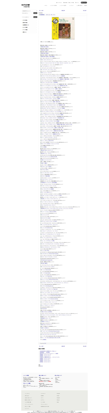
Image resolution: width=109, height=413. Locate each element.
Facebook (58, 393)
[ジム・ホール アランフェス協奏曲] (47, 189)
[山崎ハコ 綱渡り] (44, 163)
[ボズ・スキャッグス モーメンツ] (46, 59)
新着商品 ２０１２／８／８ (45, 358)
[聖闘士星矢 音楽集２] (44, 46)
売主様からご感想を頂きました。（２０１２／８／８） (50, 357)
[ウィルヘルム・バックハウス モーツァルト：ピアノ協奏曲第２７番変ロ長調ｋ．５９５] (56, 79)
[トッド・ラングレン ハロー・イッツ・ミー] (48, 302)
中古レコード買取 (27, 406)
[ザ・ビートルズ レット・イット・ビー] (47, 66)
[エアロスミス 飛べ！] (44, 169)
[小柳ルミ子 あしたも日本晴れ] (46, 311)
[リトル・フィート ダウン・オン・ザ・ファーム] (49, 292)
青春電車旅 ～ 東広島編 (45, 352)
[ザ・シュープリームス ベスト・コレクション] (49, 224)
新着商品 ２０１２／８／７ (45, 359)
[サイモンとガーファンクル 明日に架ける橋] (48, 156)
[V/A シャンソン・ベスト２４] (46, 72)
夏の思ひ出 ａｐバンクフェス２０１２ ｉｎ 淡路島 (49, 353)
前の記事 (84, 10)
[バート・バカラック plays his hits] (47, 140)
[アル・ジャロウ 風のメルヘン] (46, 192)
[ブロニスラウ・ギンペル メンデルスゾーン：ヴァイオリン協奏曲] (52, 108)
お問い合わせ (27, 395)
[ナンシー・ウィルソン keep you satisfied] (48, 211)
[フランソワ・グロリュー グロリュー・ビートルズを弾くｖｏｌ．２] (53, 111)
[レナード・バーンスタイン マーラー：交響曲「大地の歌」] (51, 88)
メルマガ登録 (72, 2)
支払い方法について (58, 375)
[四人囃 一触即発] (44, 263)
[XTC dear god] (43, 308)
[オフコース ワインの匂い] (45, 218)
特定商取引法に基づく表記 (45, 406)
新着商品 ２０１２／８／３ (45, 361)
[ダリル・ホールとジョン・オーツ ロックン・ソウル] (50, 247)
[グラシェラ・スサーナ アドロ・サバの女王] (48, 221)
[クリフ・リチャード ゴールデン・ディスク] (48, 256)
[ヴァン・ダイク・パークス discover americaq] (49, 298)
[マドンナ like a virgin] (44, 250)
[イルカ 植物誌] (43, 147)
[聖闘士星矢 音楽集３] (44, 50)
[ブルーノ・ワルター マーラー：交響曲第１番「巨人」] (50, 134)
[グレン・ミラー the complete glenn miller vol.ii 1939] (50, 337)
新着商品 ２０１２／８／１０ (45, 354)
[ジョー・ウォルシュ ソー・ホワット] (47, 305)
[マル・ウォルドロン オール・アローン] (47, 205)
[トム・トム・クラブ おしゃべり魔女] (47, 240)
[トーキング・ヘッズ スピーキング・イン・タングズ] (50, 234)
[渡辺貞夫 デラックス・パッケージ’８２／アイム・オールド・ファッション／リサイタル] (56, 208)
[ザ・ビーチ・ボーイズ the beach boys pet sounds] (50, 331)
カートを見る (43, 402)
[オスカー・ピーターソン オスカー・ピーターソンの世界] (51, 195)
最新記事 (63, 10)
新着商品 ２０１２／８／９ (45, 355)
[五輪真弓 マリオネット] (45, 321)
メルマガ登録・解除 (28, 402)
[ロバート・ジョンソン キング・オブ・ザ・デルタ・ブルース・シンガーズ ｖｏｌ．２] (56, 63)
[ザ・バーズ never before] (45, 273)
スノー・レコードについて (29, 404)
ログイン (77, 2)
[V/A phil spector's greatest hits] (46, 260)
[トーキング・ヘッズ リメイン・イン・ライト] (49, 231)
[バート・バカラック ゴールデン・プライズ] (48, 137)
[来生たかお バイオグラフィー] (46, 324)
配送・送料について (42, 375)
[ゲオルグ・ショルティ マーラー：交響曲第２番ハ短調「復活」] (52, 130)
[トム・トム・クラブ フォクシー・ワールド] (48, 237)
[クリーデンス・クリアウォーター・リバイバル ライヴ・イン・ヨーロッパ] (54, 282)
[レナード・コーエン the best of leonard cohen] (49, 279)
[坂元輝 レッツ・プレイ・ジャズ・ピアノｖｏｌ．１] (50, 198)
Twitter (58, 402)
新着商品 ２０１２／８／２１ (47, 14)
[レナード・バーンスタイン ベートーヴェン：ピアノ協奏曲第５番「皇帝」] (54, 85)
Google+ (58, 395)
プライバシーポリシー (44, 404)
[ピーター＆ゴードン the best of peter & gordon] (49, 253)
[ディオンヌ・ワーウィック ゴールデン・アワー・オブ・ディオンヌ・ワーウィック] (55, 315)
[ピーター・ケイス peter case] (46, 276)
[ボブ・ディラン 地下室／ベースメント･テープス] (49, 143)
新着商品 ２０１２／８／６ (45, 360)
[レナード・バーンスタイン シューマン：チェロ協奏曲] (50, 92)
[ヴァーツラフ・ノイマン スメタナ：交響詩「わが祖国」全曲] (51, 127)
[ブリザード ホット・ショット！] (46, 179)
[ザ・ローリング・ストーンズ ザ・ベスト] (48, 69)
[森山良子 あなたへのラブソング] (46, 150)
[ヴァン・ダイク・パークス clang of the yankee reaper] (50, 295)
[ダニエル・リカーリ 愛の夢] (45, 166)
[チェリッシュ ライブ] (44, 214)
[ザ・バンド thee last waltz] (45, 269)
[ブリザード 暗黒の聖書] (45, 176)
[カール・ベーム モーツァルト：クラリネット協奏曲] (50, 98)
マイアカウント (59, 2)
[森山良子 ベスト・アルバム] (45, 153)
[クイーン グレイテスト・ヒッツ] (46, 172)
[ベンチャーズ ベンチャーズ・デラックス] (48, 334)
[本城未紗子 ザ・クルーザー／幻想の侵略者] (48, 182)
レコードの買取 (26, 375)
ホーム (46, 5)
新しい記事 (41, 10)
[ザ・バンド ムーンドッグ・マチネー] (47, 266)
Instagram (58, 397)
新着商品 (44, 339)
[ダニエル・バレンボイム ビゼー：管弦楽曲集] (49, 82)
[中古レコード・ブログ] (25, 5)
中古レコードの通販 (26, 383)
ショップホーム (27, 393)
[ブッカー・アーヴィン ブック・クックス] (48, 185)
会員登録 (66, 2)
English (85, 5)
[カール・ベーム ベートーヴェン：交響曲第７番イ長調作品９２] (52, 95)
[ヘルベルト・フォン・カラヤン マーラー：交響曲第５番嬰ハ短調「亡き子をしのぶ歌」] (56, 124)
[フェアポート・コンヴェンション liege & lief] (49, 289)
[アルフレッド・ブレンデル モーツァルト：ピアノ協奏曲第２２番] (52, 105)
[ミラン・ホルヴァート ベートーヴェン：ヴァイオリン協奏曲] (51, 114)
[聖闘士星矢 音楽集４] (44, 53)
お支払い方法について (28, 397)
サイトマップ (27, 408)
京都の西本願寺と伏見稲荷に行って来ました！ (48, 351)
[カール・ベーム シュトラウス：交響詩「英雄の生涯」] (50, 101)
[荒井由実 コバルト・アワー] (45, 318)
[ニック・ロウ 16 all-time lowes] (46, 227)
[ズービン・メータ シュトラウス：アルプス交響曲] (49, 121)
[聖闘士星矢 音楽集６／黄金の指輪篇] (47, 56)
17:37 (45, 343)
